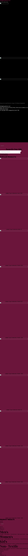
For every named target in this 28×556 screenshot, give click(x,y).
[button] (14, 68)
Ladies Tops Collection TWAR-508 (14, 265)
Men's (4, 20)
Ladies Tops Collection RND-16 (14, 410)
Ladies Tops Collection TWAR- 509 (14, 518)
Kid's (3, 29)
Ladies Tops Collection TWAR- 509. (14, 482)
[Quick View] (13, 192)
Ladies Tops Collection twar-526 (14, 193)
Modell (6, 155)
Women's (6, 24)
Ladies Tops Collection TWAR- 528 (14, 337)
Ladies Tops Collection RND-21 (14, 229)
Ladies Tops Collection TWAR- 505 (14, 373)
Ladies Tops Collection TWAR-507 (14, 301)
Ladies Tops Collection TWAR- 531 (14, 446)
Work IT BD (16, 110)
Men (4, 155)
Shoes (1, 155)
